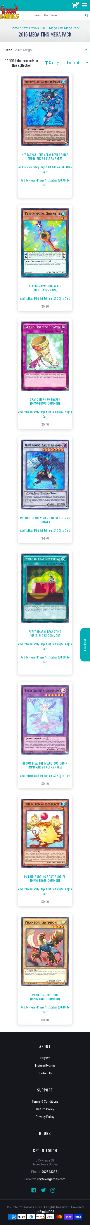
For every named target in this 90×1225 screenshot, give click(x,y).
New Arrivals (30, 28)
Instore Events (45, 1065)
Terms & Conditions (45, 1101)
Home (15, 28)
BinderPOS (47, 1211)
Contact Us (45, 1073)
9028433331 (50, 1171)
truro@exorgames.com (49, 1179)
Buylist (45, 1058)
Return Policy (45, 1109)
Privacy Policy (45, 1116)
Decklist (85, 644)
